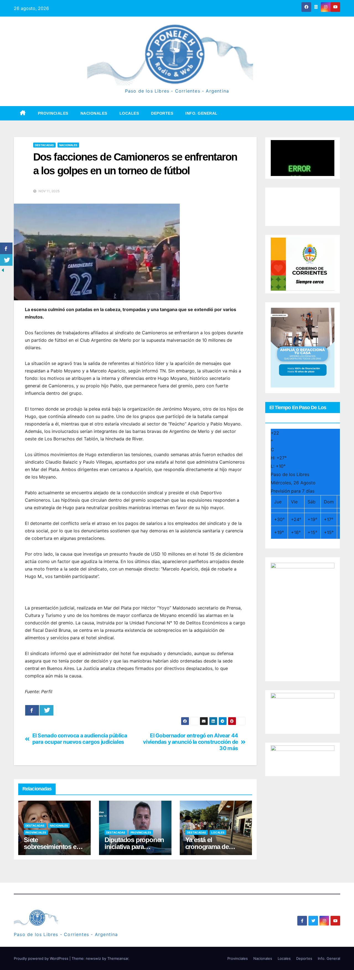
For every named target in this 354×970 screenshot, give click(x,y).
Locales (129, 113)
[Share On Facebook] (32, 710)
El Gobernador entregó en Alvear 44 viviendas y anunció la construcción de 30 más (190, 741)
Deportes (162, 113)
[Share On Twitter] (46, 710)
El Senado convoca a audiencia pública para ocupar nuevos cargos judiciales (79, 738)
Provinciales (53, 113)
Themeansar (117, 958)
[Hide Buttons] (3, 270)
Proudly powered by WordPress (41, 958)
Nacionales (93, 113)
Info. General (201, 113)
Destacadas (44, 145)
